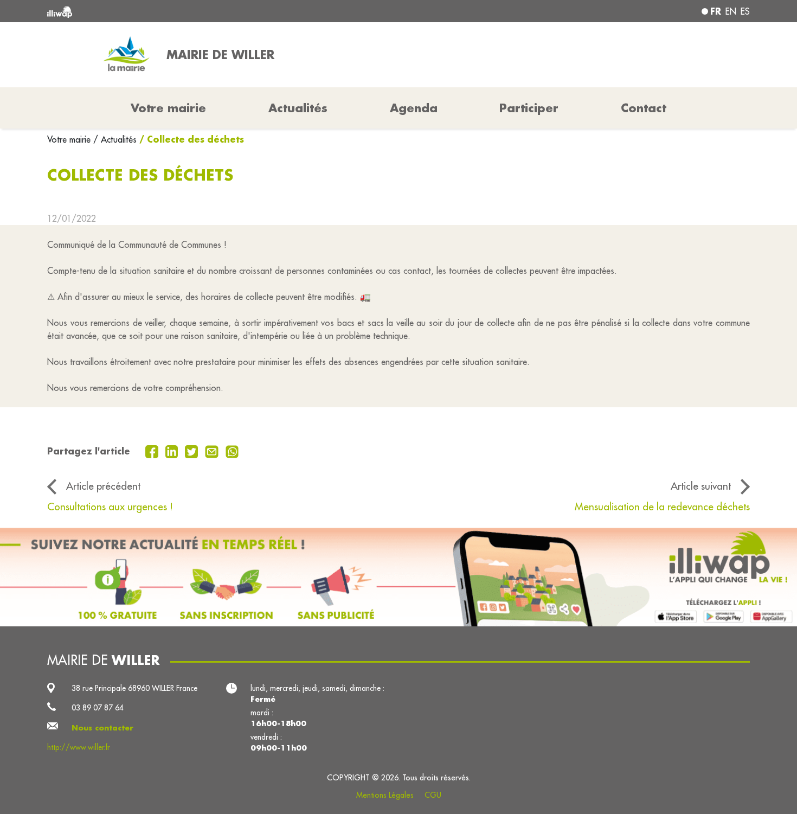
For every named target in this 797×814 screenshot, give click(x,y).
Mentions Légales (385, 795)
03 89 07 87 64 (98, 708)
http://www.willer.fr (78, 747)
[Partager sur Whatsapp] (232, 450)
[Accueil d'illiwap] (190, 11)
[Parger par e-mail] (213, 450)
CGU (433, 795)
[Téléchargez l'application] (398, 577)
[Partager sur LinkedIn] (173, 450)
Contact (643, 108)
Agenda (414, 108)
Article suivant (701, 485)
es (745, 11)
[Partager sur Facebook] (153, 450)
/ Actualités (115, 139)
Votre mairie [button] (168, 108)
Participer (528, 108)
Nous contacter (102, 728)
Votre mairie (70, 139)
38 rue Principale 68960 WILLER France (134, 688)
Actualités (297, 108)
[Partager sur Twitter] (193, 450)
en (730, 11)
